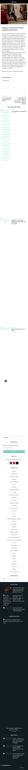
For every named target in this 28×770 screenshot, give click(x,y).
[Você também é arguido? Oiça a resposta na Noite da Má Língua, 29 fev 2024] (14, 672)
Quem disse (14, 548)
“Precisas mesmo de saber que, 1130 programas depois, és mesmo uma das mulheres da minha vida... (19, 598)
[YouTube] (14, 463)
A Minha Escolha (14, 476)
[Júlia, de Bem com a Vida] (14, 1)
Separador (14, 564)
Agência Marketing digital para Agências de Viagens (14, 765)
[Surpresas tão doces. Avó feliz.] (6, 381)
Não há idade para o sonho (14, 518)
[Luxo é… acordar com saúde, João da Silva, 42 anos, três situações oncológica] (7, 741)
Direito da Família (14, 503)
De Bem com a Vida (14, 495)
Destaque (4, 26)
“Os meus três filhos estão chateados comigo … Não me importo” (19, 609)
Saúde (14, 561)
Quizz (14, 553)
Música (14, 516)
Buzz (14, 484)
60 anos (14, 471)
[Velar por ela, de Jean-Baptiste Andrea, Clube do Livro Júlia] (6, 272)
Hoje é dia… (14, 511)
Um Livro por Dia (21, 218)
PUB (14, 542)
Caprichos (14, 487)
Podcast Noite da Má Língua (14, 540)
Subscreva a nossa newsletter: (10, 445)
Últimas (14, 569)
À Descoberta (14, 473)
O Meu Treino (14, 529)
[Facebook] (11, 463)
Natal (14, 521)
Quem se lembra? (14, 550)
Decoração (14, 497)
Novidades (14, 524)
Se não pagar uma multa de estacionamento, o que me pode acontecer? (18, 756)
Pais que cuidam (14, 532)
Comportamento (14, 489)
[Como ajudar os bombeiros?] (6, 163)
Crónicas (14, 492)
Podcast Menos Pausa (14, 537)
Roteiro (14, 558)
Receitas (14, 556)
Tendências (14, 566)
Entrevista (14, 505)
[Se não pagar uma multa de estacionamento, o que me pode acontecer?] (7, 756)
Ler (14, 513)
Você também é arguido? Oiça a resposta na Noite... (14, 728)
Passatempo (14, 534)
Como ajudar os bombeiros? (19, 111)
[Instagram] (17, 463)
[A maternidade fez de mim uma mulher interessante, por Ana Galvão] (7, 748)
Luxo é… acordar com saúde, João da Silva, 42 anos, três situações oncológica (18, 740)
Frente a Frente (14, 508)
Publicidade (14, 545)
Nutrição (14, 526)
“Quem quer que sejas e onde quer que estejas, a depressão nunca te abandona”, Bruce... (19, 590)
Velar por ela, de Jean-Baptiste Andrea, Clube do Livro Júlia (18, 221)
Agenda (14, 479)
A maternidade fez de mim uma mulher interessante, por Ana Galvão (18, 748)
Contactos (21, 767)
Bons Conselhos (14, 481)
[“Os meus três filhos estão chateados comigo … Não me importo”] (7, 610)
